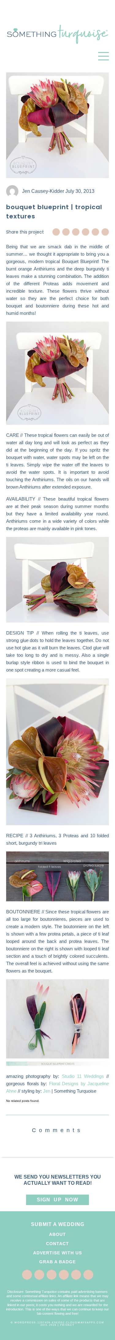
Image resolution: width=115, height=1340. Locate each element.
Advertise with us (57, 1252)
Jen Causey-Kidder (43, 191)
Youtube (105, 232)
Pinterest (75, 232)
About (57, 1234)
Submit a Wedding (57, 1224)
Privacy (67, 1325)
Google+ (85, 232)
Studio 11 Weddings (83, 1076)
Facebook (56, 232)
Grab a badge (57, 1261)
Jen (46, 1091)
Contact (57, 1243)
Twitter (66, 232)
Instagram (95, 232)
